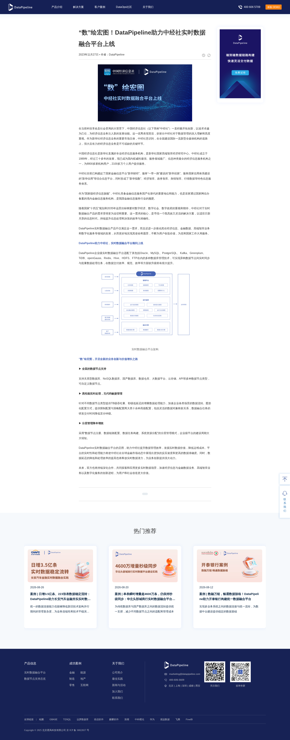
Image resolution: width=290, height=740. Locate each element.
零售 (72, 685)
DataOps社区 (124, 7)
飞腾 (177, 719)
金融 (72, 672)
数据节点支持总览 (35, 678)
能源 (83, 672)
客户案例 (99, 7)
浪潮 (126, 719)
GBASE (53, 719)
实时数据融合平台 (35, 672)
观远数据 (165, 719)
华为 (152, 719)
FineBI (189, 719)
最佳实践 (117, 678)
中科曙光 (139, 719)
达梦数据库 (82, 719)
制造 (72, 678)
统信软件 (99, 719)
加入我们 (117, 691)
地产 (83, 678)
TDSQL (67, 719)
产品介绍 (57, 7)
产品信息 (30, 663)
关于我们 (148, 7)
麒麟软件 (114, 719)
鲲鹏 (41, 719)
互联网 (84, 685)
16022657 (81, 730)
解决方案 (78, 7)
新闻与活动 (119, 685)
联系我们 (117, 697)
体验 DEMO (273, 7)
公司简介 (117, 672)
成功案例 (75, 663)
